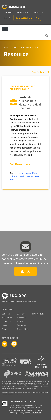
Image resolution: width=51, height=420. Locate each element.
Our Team (8, 12)
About (4, 329)
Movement (21, 317)
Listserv (5, 325)
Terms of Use (23, 329)
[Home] (24, 7)
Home (6, 47)
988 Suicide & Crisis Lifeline (22, 401)
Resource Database (30, 47)
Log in (7, 17)
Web (12, 179)
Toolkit (20, 321)
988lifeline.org (35, 413)
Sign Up (25, 271)
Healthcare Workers (29, 176)
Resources (15, 47)
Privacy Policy (38, 314)
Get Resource (19, 164)
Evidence (21, 314)
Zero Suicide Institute (27, 18)
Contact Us (37, 12)
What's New (22, 12)
